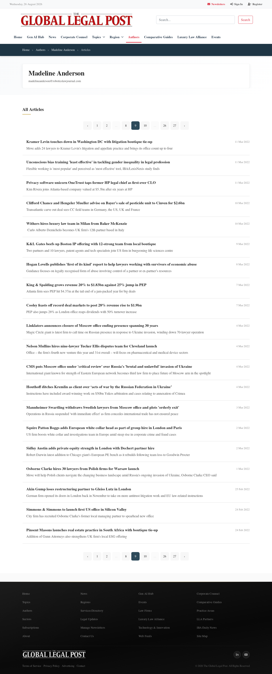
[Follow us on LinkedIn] (237, 654)
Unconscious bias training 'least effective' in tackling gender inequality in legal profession (98, 162)
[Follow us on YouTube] (246, 654)
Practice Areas (205, 610)
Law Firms (145, 610)
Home (18, 37)
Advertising (68, 666)
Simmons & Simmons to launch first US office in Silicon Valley (76, 509)
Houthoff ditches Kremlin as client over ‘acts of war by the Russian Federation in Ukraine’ (99, 386)
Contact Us (87, 636)
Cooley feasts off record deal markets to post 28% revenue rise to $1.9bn (84, 305)
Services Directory (92, 610)
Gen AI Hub (35, 37)
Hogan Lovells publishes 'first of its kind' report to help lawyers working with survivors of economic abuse (111, 264)
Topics (96, 37)
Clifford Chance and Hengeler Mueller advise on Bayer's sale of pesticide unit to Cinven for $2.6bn (105, 203)
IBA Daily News (207, 627)
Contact (81, 666)
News (52, 37)
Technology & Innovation (154, 627)
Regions (85, 602)
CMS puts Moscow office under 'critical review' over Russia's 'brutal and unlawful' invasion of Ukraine (109, 366)
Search (245, 19)
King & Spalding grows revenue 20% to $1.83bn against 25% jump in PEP (86, 284)
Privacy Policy (52, 666)
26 (164, 125)
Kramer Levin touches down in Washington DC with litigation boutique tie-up (89, 141)
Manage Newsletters (93, 627)
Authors (133, 37)
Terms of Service (31, 666)
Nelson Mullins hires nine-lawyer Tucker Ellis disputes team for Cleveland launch (91, 346)
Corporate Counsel (74, 37)
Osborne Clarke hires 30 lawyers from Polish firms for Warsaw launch (82, 468)
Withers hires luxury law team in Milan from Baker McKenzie (76, 223)
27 (174, 125)
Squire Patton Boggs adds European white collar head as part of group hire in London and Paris (104, 427)
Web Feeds (145, 636)
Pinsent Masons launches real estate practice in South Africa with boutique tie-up (92, 530)
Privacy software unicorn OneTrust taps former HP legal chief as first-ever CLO (91, 182)
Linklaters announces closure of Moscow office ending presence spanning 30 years (92, 325)
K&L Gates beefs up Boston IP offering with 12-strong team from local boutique (91, 243)
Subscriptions (30, 627)
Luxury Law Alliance (192, 37)
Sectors (26, 619)
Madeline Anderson (63, 50)
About (26, 636)
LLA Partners (205, 619)
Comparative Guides (158, 37)
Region (114, 37)
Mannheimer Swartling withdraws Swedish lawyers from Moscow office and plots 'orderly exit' (102, 407)
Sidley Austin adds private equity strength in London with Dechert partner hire (90, 448)
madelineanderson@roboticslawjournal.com (54, 81)
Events (216, 37)
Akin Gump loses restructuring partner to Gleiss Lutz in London (78, 489)
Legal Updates (89, 619)
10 (145, 125)
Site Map (202, 636)
